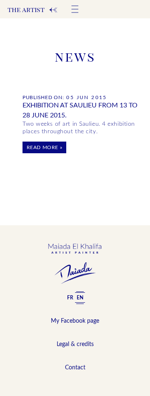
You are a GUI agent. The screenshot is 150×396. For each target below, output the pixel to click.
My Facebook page (75, 321)
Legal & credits (75, 344)
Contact (75, 368)
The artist (33, 9)
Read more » (44, 147)
